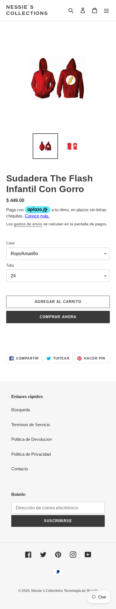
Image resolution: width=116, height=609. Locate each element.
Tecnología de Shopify (81, 591)
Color (10, 243)
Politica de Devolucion (31, 439)
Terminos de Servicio (30, 424)
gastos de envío (28, 224)
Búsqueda (20, 409)
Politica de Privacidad (31, 454)
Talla (10, 265)
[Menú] (106, 10)
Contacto (19, 468)
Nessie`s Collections (27, 10)
